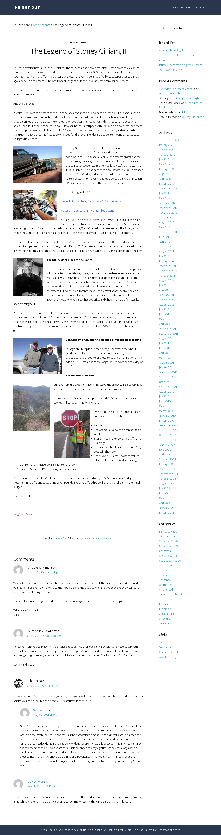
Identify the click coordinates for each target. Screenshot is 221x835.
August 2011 (166, 338)
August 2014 (166, 251)
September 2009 (169, 440)
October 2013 (167, 275)
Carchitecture (167, 536)
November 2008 (168, 474)
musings (164, 575)
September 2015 (168, 232)
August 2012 (166, 304)
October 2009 (167, 435)
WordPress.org (167, 657)
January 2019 (166, 169)
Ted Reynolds (35, 781)
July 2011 (164, 343)
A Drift (163, 60)
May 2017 (164, 198)
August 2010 (166, 391)
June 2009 (165, 449)
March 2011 (165, 358)
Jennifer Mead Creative (166, 830)
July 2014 (164, 256)
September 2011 (168, 333)
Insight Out (26, 7)
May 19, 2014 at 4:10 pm (41, 786)
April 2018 (165, 179)
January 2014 (166, 261)
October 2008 (167, 478)
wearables (165, 623)
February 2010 (167, 416)
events (84, 538)
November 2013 (168, 270)
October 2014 (167, 246)
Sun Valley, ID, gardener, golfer (176, 89)
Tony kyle (39, 710)
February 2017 (167, 203)
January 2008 (167, 512)
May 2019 (164, 164)
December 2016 (168, 208)
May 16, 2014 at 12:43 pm (48, 715)
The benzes (165, 599)
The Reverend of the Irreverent (177, 55)
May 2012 (164, 319)
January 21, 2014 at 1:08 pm (43, 572)
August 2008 (167, 483)
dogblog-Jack (166, 565)
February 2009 (167, 459)
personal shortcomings (172, 594)
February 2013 (167, 295)
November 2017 (168, 188)
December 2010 (168, 372)
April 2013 (164, 290)
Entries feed (166, 647)
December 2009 (168, 425)
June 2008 (165, 493)
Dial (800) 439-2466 (170, 70)
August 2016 (166, 222)
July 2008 (164, 488)
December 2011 (168, 328)
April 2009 (165, 454)
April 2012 (164, 324)
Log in (162, 642)
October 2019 (167, 154)
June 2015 (164, 237)
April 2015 (164, 241)
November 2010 (168, 377)
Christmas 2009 (168, 546)
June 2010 (165, 401)
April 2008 (165, 503)
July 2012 (164, 309)
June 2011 (164, 348)
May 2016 (164, 227)
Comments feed (168, 652)
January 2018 (166, 183)
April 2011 (164, 353)
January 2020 (166, 145)
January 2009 (167, 464)
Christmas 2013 (168, 555)
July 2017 (164, 193)
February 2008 (167, 507)
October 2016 (167, 217)
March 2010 (166, 411)
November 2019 (168, 150)
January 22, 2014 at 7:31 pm (43, 685)
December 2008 (168, 469)
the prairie (165, 609)
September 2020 (169, 140)
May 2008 (165, 498)
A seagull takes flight (171, 50)
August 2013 (166, 280)
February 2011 (167, 362)
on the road (94, 538)
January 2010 (166, 420)
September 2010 (169, 387)
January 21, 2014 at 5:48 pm (43, 636)
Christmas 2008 (168, 541)
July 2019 (164, 159)
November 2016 (168, 212)
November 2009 (168, 430)
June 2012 (164, 314)
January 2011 (166, 367)
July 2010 (164, 396)
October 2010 (167, 382)
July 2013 (164, 285)
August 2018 (166, 174)
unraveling (106, 538)
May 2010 (165, 406)
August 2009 (167, 445)
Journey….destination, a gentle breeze (180, 65)
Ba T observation (168, 531)
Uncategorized (167, 614)
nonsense (165, 580)
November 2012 (168, 299)
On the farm (166, 585)
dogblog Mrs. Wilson (170, 560)
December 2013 (168, 266)
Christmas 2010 (168, 551)
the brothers (166, 604)
